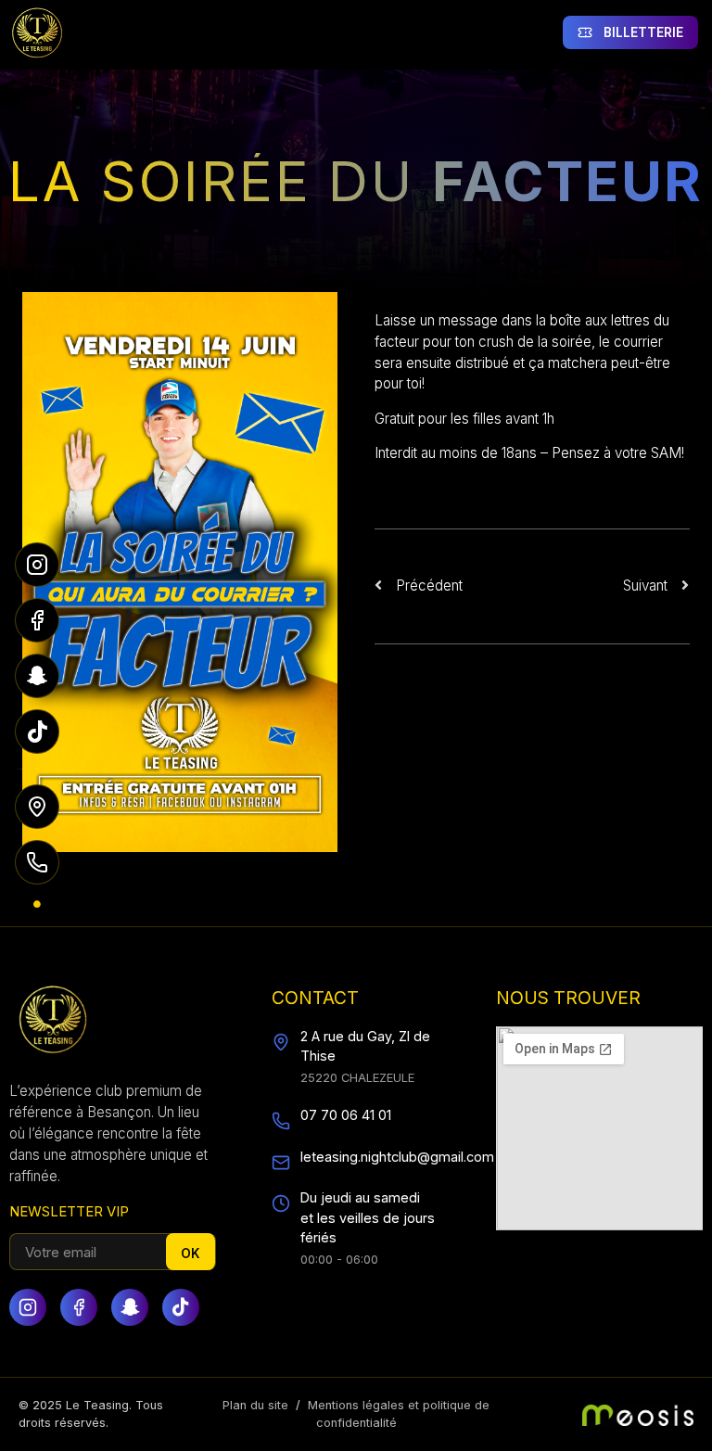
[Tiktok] (180, 1307)
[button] (351, 33)
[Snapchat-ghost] (129, 1307)
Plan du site (255, 1405)
